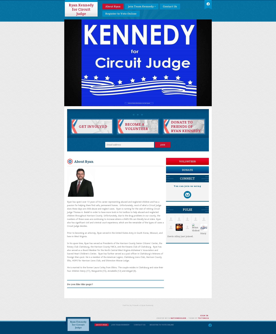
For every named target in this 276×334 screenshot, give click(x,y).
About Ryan (112, 6)
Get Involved (93, 126)
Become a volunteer (136, 126)
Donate (187, 170)
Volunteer (187, 161)
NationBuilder (178, 318)
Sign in (204, 316)
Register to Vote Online (121, 13)
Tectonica (203, 318)
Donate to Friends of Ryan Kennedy (186, 126)
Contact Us (170, 6)
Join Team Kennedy (141, 6)
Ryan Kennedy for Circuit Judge (81, 9)
